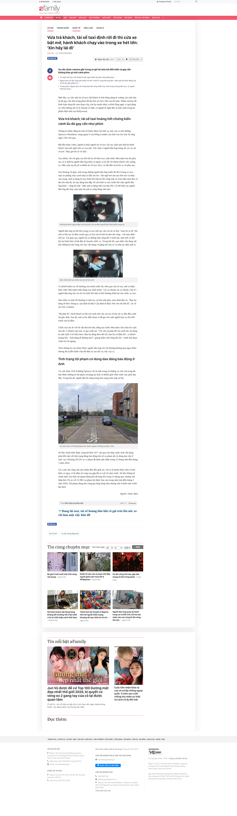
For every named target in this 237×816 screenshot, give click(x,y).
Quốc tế (76, 28)
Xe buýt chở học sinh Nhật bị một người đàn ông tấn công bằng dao (87, 77)
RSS (163, 739)
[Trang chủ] (41, 18)
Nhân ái (100, 28)
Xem (138, 547)
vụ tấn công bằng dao (70, 534)
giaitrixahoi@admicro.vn (107, 779)
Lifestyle (49, 18)
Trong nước (63, 28)
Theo (98, 503)
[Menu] (163, 18)
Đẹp (65, 18)
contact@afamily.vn (62, 764)
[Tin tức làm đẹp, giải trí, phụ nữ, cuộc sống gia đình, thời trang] (49, 9)
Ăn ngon (128, 18)
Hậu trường (94, 18)
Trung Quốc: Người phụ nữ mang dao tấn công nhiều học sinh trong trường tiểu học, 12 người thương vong (97, 87)
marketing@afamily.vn (106, 760)
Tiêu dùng (117, 18)
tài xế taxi (53, 534)
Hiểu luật (88, 28)
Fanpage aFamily (165, 1)
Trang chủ (52, 739)
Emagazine (45, 2)
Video (158, 739)
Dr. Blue (57, 2)
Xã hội (58, 18)
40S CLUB (156, 18)
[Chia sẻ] (50, 71)
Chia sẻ (53, 58)
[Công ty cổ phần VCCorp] (155, 751)
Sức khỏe (106, 18)
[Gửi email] (50, 77)
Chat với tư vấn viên (109, 765)
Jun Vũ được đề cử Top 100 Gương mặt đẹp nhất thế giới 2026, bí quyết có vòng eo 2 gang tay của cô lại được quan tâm (78, 694)
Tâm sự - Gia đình (142, 18)
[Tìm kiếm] (196, 1)
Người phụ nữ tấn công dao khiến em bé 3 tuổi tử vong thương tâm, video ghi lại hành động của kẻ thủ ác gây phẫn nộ (98, 82)
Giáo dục (82, 18)
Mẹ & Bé (73, 18)
